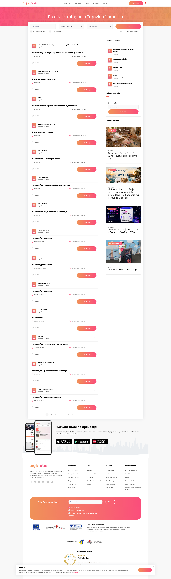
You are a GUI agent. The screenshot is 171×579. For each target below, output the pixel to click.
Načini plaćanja (130, 484)
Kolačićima (76, 572)
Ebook (70, 491)
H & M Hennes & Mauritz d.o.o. (48, 71)
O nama (95, 3)
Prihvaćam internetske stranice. (82, 514)
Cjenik (105, 3)
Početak (89, 470)
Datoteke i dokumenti (94, 481)
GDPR (127, 477)
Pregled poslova (73, 470)
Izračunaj (123, 112)
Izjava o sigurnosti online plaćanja (133, 488)
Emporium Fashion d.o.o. (46, 124)
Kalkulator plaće (73, 477)
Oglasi (89, 484)
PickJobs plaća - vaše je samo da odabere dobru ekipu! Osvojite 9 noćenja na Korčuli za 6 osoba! (123, 193)
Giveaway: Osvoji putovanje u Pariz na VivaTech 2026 (123, 231)
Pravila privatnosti (131, 470)
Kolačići (127, 474)
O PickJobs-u (110, 470)
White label (109, 488)
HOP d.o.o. (41, 336)
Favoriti (37, 63)
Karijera (108, 474)
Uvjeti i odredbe (130, 481)
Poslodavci (71, 488)
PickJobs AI (78, 3)
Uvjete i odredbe (83, 513)
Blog (87, 3)
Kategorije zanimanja (75, 474)
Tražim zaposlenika (77, 510)
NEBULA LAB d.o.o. (44, 283)
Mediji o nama (110, 484)
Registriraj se (136, 3)
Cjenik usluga (110, 481)
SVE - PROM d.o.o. (44, 151)
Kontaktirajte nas (111, 477)
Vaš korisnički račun (93, 474)
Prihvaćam (145, 570)
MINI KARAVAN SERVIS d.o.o (47, 363)
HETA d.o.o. (41, 98)
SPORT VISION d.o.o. (44, 310)
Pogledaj (87, 63)
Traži (128, 26)
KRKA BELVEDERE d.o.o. (45, 389)
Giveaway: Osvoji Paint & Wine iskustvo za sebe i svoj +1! (123, 156)
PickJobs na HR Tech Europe (123, 269)
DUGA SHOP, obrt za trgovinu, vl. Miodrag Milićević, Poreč (58, 45)
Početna (67, 3)
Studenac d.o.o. (43, 230)
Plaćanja (90, 477)
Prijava (110, 502)
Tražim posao (75, 507)
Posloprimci (72, 484)
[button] (145, 3)
